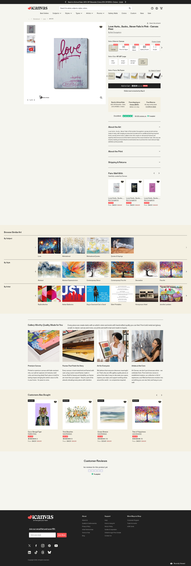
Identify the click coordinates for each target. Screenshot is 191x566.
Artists (88, 13)
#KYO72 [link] (51, 19)
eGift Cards (130, 526)
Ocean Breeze (102, 432)
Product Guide (156, 41)
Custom (133, 13)
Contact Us (108, 536)
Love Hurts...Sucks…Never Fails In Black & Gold (134, 198)
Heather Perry (32, 434)
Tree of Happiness (139, 432)
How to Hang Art (110, 523)
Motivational (36, 19)
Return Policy (109, 526)
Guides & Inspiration (111, 529)
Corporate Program (133, 520)
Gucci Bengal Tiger (35, 432)
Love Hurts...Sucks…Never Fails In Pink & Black (152, 198)
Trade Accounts (132, 523)
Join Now (62, 535)
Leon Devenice (137, 434)
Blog (83, 536)
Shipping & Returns (117, 162)
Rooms (99, 13)
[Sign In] (156, 8)
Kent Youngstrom (113, 200)
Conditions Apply (151, 106)
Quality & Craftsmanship (89, 523)
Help (106, 520)
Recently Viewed (179, 563)
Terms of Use (86, 532)
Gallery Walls (113, 13)
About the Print (115, 151)
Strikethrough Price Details (113, 532)
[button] (113, 48)
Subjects (56, 13)
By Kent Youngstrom (114, 32)
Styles (67, 13)
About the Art (114, 127)
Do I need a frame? (155, 70)
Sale (149, 13)
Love (44, 19)
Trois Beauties (68, 432)
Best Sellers (44, 13)
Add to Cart (134, 86)
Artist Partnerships (87, 529)
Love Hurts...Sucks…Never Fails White (116, 198)
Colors (124, 13)
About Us (85, 520)
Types (78, 13)
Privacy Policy (86, 526)
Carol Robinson (67, 434)
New (142, 13)
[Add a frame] (44, 97)
